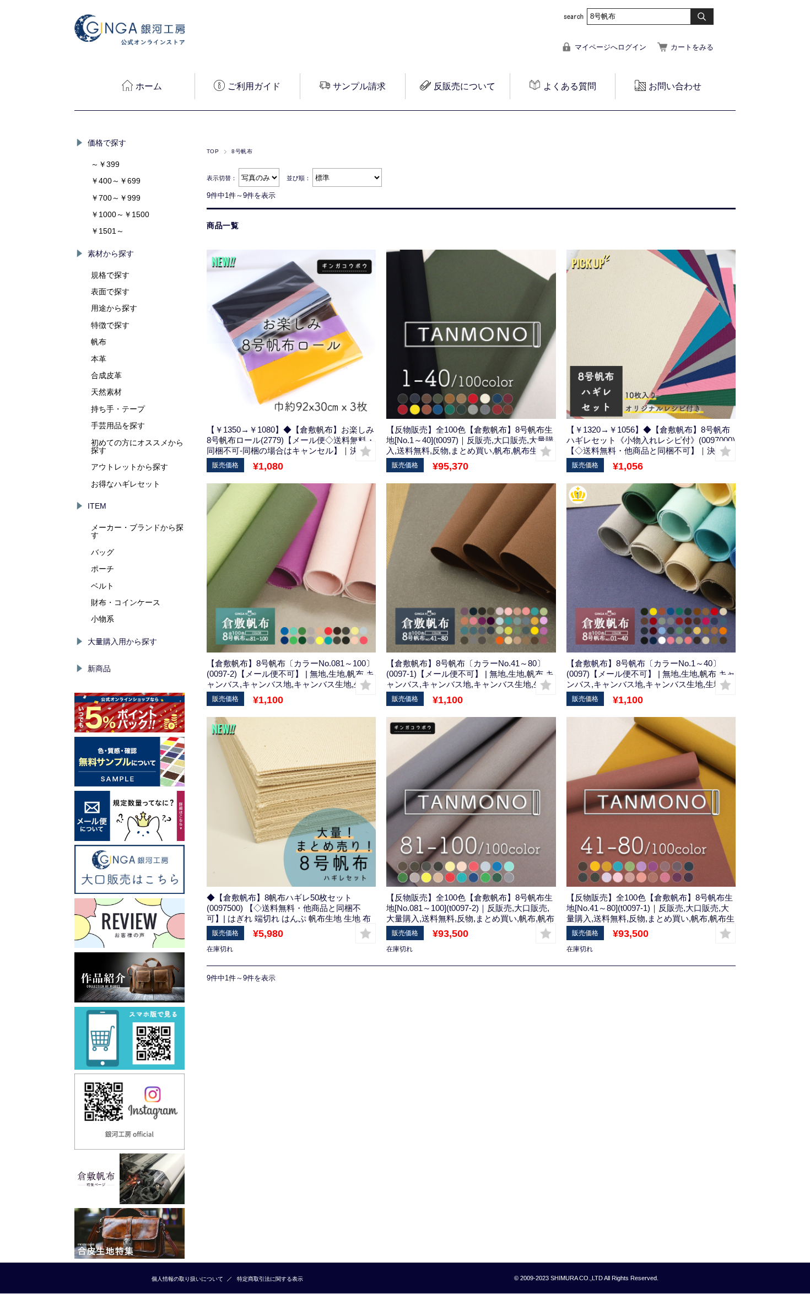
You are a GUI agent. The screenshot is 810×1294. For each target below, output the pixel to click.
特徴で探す (110, 325)
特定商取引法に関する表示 (270, 1279)
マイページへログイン (610, 47)
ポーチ (102, 568)
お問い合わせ (675, 86)
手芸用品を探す (118, 425)
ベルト (102, 585)
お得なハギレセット (125, 483)
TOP (213, 151)
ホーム (149, 86)
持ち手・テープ (118, 409)
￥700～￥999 (116, 197)
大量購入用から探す (122, 641)
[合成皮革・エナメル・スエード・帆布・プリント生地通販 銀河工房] (129, 42)
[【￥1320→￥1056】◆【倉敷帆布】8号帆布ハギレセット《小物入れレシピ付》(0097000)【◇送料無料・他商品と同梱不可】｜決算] (651, 334)
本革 (98, 358)
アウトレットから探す (129, 466)
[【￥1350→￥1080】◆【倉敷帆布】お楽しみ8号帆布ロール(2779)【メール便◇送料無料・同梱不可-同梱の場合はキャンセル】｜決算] (291, 334)
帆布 (98, 341)
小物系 (102, 618)
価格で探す (107, 142)
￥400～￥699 (116, 180)
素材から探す (111, 253)
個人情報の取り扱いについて (187, 1279)
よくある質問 (569, 86)
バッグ (102, 552)
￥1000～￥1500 (120, 214)
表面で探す (110, 291)
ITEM (97, 506)
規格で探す (110, 275)
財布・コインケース (125, 602)
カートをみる (692, 47)
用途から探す (114, 308)
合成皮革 (106, 375)
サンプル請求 (359, 86)
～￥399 (105, 164)
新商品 (99, 668)
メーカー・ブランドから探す (137, 531)
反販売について (464, 86)
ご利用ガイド (254, 86)
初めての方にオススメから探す (137, 446)
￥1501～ (107, 231)
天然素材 (106, 391)
